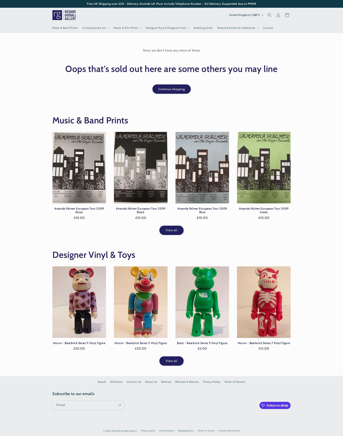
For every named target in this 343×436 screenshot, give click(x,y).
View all (171, 230)
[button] (95, 28)
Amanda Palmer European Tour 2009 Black (141, 210)
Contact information (229, 430)
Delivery (166, 382)
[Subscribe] (119, 405)
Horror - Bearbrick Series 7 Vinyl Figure (264, 343)
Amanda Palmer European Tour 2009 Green (264, 210)
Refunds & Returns (187, 382)
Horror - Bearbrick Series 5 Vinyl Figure (141, 343)
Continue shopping (171, 89)
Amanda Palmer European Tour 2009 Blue (202, 210)
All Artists (116, 382)
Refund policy (166, 430)
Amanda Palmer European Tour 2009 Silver (79, 210)
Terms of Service (234, 382)
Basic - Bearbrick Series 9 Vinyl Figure (202, 343)
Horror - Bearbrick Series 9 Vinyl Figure (79, 343)
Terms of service (206, 430)
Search (102, 382)
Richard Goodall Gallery (124, 430)
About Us (151, 382)
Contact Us (134, 382)
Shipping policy (186, 430)
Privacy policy (148, 430)
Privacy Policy (211, 382)
